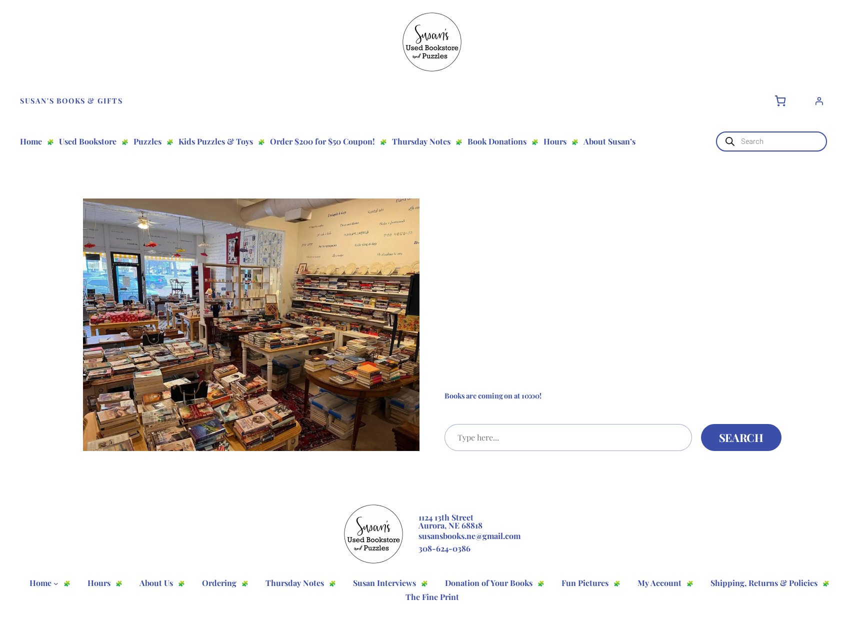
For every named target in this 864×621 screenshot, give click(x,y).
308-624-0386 (444, 548)
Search (741, 437)
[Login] (819, 101)
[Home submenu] (56, 583)
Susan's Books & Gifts (71, 101)
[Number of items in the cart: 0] (780, 100)
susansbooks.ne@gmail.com (469, 535)
